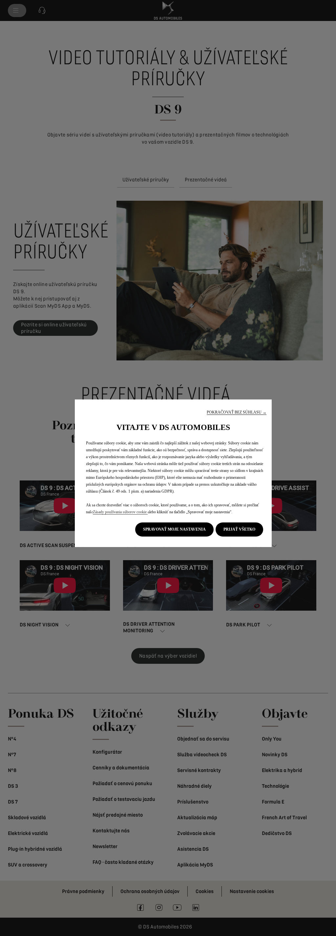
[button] (236, 412)
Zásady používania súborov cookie (120, 512)
